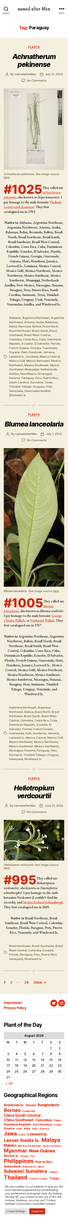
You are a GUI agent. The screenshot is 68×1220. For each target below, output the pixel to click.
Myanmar (15, 1151)
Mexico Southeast (36, 365)
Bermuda (25, 326)
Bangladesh (48, 1104)
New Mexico (28, 374)
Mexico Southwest (46, 746)
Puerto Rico (50, 378)
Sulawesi (14, 1171)
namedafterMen (25, 74)
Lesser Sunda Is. (22, 1140)
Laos (22, 1134)
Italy (34, 1128)
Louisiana (32, 356)
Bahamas (51, 322)
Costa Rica (30, 339)
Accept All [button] (37, 1211)
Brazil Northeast (20, 331)
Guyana (14, 352)
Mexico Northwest (46, 742)
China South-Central (22, 1115)
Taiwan (53, 1172)
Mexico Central (50, 356)
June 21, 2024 (54, 805)
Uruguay (38, 386)
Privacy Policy (15, 1008)
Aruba (40, 322)
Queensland (12, 1166)
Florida (55, 343)
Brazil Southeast (43, 946)
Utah (49, 386)
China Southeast (19, 1120)
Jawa (10, 1133)
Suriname (36, 382)
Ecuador (27, 343)
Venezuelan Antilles (37, 391)
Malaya (51, 1140)
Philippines (19, 1161)
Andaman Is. (14, 1105)
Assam (31, 1105)
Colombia (15, 339)
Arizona (29, 322)
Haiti (24, 352)
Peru (38, 378)
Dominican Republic (22, 724)
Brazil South (40, 331)
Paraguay (27, 378)
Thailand (15, 1177)
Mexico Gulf (17, 361)
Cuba (42, 339)
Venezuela (16, 391)
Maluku (10, 1145)
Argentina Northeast (35, 318)
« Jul (8, 1083)
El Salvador (41, 343)
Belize (13, 326)
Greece (9, 1128)
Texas (48, 382)
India (27, 1128)
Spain (41, 1166)
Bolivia (36, 326)
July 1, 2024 (54, 434)
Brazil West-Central (37, 335)
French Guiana (19, 348)
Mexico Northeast (38, 361)
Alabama (15, 318)
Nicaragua (45, 374)
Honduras (35, 352)
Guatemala (49, 348)
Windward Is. (17, 395)
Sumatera (36, 1171)
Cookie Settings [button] (16, 1211)
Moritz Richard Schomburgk (43, 902)
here (7, 177)
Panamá (14, 378)
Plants (34, 47)
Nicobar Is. (11, 1156)
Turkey (54, 1178)
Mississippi (32, 369)
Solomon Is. (29, 1166)
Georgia (35, 348)
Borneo (12, 1110)
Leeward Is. (16, 356)
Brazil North (50, 326)
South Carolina (19, 382)
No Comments (36, 80)
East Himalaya (42, 1124)
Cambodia (28, 1111)
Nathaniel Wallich (42, 620)
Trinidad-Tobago (20, 386)
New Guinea (42, 1151)
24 (26, 982)
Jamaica (49, 352)
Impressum (13, 1003)
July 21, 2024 (54, 74)
